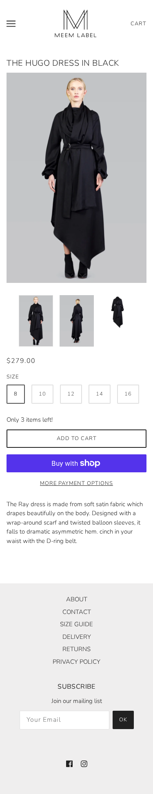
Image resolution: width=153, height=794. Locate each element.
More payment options (76, 483)
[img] (69, 764)
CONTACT (76, 612)
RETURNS (76, 649)
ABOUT (76, 599)
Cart (138, 23)
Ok (123, 719)
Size (13, 376)
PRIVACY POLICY (76, 662)
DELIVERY (76, 637)
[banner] (75, 23)
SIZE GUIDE (76, 624)
